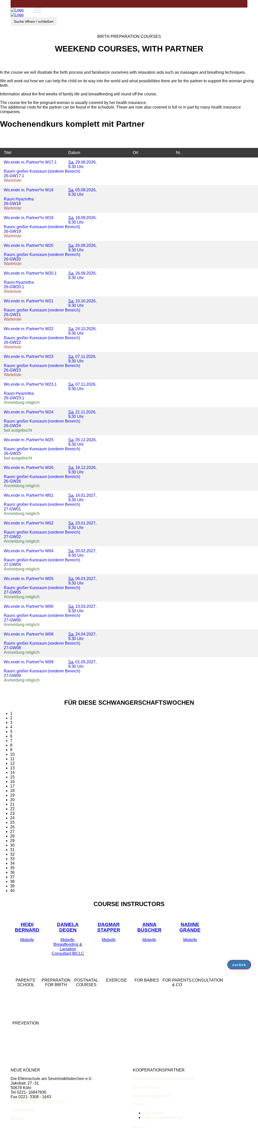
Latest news (153, 1113)
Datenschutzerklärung (162, 1117)
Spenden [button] (139, 1127)
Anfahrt (17, 1118)
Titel (7, 152)
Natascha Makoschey (152, 1096)
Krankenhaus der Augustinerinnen (163, 1078)
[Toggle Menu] (38, 10)
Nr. (178, 152)
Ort (135, 152)
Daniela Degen (146, 1087)
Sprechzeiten (22, 1110)
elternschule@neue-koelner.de (38, 1101)
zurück (239, 965)
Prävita (139, 1104)
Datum (74, 152)
